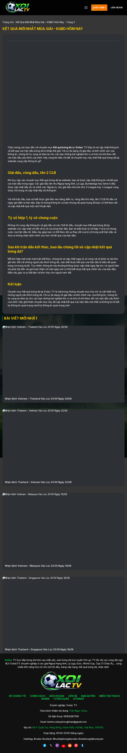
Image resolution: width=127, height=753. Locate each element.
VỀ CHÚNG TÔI (17, 696)
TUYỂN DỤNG (61, 698)
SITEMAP (78, 698)
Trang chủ (8, 22)
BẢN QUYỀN (88, 696)
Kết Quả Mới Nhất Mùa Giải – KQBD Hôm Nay (40, 22)
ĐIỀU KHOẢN (56, 696)
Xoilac (79, 147)
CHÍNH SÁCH (37, 696)
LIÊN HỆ (72, 696)
